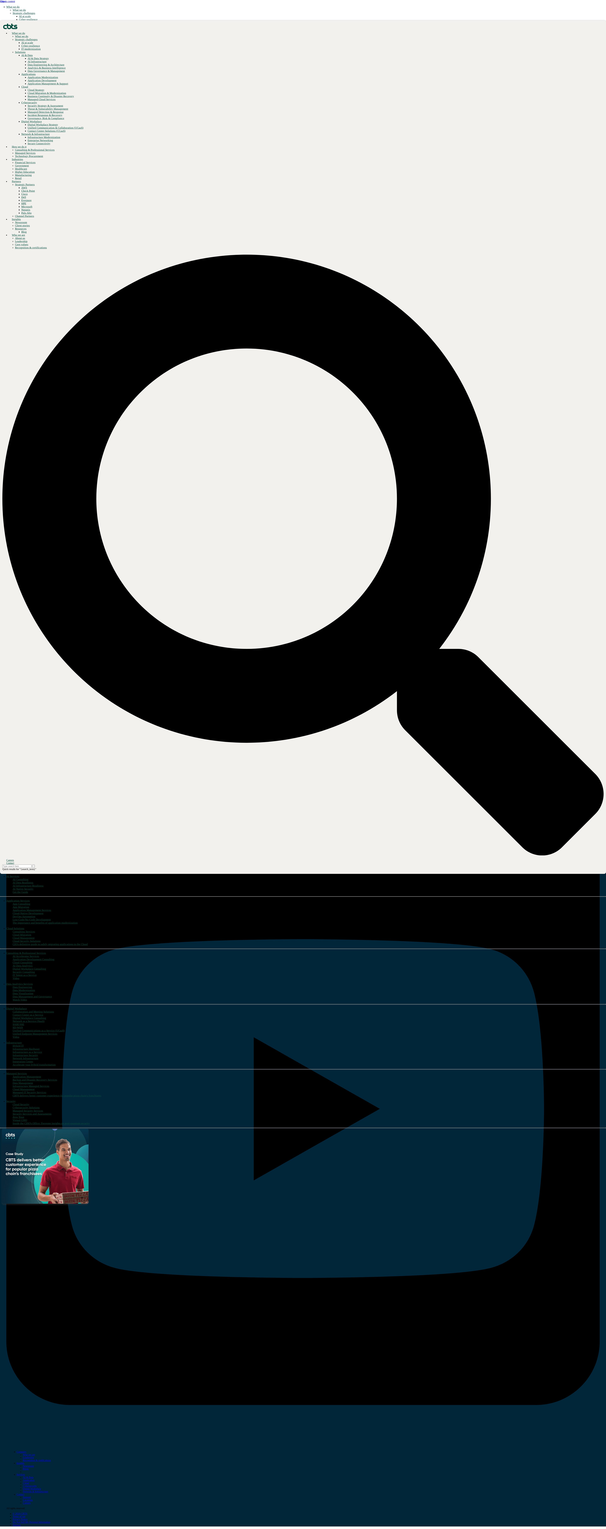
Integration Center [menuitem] (23, 1061)
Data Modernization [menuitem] (24, 990)
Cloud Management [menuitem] (24, 937)
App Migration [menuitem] (21, 907)
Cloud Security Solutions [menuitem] (27, 941)
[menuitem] (19, 10)
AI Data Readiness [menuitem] (23, 882)
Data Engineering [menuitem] (22, 987)
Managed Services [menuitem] (16, 1073)
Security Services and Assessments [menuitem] (32, 1113)
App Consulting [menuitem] (21, 903)
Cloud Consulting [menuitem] (22, 962)
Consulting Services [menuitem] (24, 931)
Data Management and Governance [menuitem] (32, 996)
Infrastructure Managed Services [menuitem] (31, 1086)
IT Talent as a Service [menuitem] (25, 975)
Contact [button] (10, 863)
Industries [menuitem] (17, 159)
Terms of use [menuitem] (19, 1516)
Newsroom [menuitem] (28, 1466)
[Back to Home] (10, 26)
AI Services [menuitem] (12, 876)
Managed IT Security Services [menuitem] (29, 1092)
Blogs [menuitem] (26, 1469)
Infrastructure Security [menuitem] (25, 1055)
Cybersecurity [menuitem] (30, 1486)
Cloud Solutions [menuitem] (15, 928)
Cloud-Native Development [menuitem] (28, 913)
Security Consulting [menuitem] (24, 972)
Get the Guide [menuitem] (20, 892)
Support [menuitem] (27, 1497)
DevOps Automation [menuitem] (24, 916)
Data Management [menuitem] (23, 1083)
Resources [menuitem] (21, 228)
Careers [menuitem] (26, 1503)
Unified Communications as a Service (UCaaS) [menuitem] (39, 1030)
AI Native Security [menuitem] (23, 888)
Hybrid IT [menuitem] (18, 1045)
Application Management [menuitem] (27, 1076)
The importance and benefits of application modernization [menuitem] (45, 922)
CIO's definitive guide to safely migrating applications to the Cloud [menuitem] (50, 944)
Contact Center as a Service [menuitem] (28, 1014)
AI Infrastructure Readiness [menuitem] (28, 885)
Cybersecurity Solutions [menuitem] (26, 1107)
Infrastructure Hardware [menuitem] (26, 1048)
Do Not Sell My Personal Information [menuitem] (31, 1522)
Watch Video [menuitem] (20, 999)
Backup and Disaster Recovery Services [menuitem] (35, 1079)
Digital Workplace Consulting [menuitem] (29, 968)
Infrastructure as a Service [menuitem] (27, 1052)
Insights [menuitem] (16, 219)
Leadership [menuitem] (28, 1457)
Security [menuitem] (11, 1101)
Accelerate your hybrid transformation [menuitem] (34, 1064)
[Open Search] (303, 555)
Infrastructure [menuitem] (14, 1042)
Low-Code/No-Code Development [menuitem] (32, 919)
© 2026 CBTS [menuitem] (20, 1513)
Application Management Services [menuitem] (32, 910)
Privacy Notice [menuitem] (20, 1519)
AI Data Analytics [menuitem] (23, 965)
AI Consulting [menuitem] (20, 879)
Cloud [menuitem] (26, 1483)
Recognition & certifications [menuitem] (37, 1460)
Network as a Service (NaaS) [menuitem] (29, 1021)
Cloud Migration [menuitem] (22, 934)
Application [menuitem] (29, 1480)
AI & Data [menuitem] (28, 1477)
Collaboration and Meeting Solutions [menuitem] (33, 1011)
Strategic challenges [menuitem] (24, 13)
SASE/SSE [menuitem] (18, 1024)
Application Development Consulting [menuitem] (33, 959)
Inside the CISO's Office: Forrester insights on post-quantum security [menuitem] (51, 1123)
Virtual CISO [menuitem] (20, 1120)
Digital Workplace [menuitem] (16, 1008)
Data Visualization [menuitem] (23, 993)
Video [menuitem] (16, 978)
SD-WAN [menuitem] (18, 1027)
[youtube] (303, 1446)
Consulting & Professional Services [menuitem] (26, 953)
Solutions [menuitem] (20, 52)
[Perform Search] (33, 866)
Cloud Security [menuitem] (21, 1104)
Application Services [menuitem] (18, 900)
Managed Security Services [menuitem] (28, 1110)
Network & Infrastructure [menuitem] (35, 1491)
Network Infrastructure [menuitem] (25, 1058)
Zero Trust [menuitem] (18, 1117)
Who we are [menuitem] (18, 235)
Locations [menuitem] (28, 1500)
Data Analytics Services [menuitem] (19, 983)
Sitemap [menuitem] (17, 1525)
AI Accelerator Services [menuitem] (26, 956)
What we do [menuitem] (13, 6)
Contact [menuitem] (20, 1494)
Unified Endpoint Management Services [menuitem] (35, 1033)
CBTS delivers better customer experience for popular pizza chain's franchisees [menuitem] (57, 1095)
